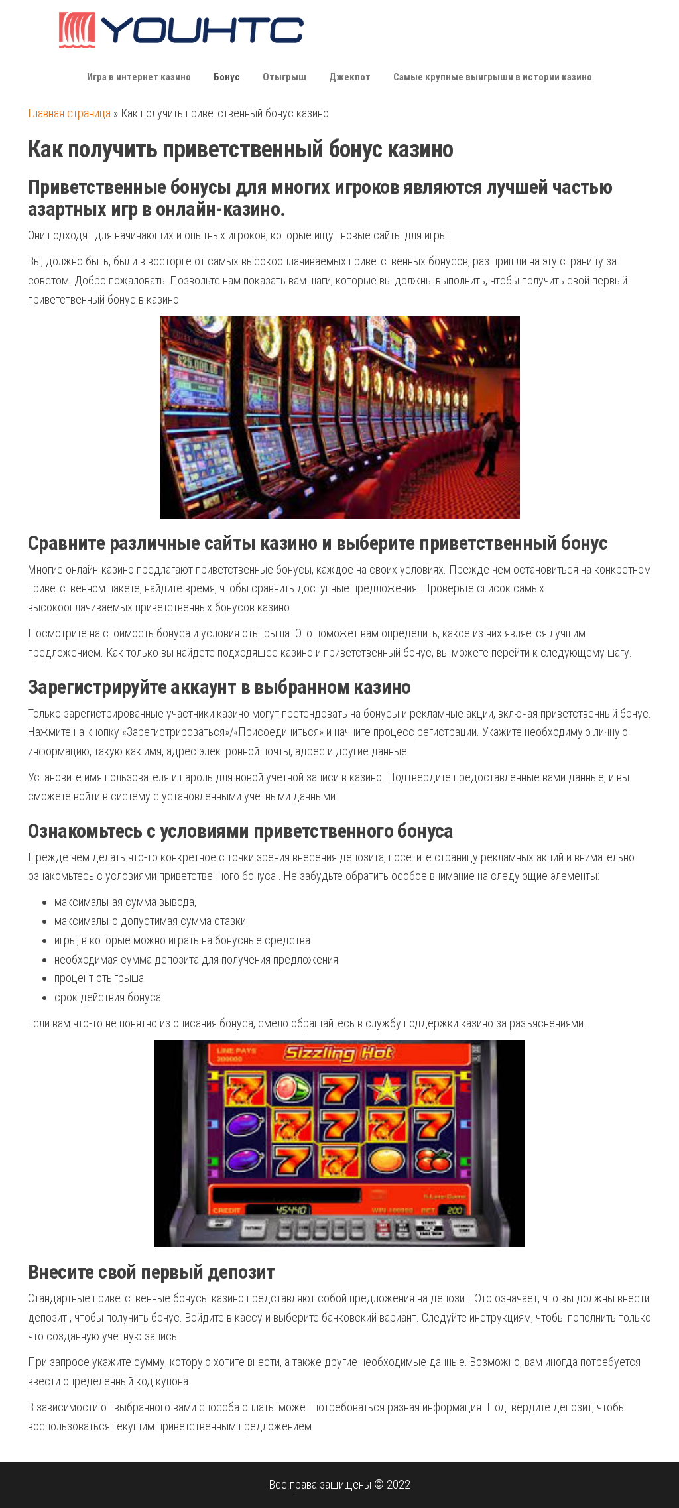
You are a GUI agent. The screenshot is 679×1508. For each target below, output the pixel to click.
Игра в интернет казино (139, 77)
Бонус (227, 77)
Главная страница (69, 113)
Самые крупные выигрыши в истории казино (492, 77)
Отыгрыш (284, 77)
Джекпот (350, 77)
